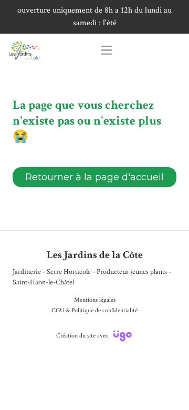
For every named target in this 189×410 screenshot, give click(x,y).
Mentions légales (95, 300)
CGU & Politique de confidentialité (94, 310)
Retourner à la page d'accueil (94, 177)
